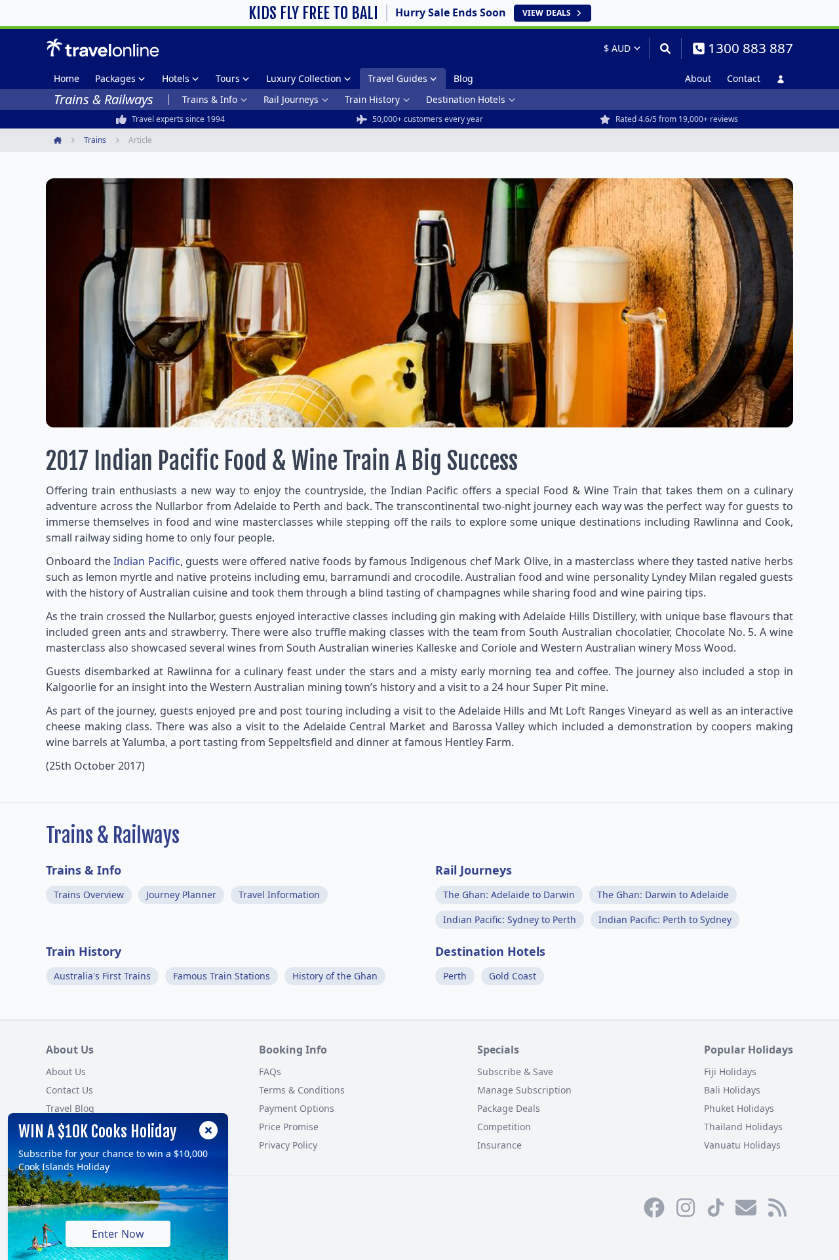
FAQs (270, 1071)
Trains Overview (89, 894)
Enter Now (118, 1234)
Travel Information (279, 894)
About (698, 78)
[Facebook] (654, 1207)
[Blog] (777, 1207)
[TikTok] (715, 1207)
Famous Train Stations (221, 976)
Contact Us (69, 1090)
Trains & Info (209, 99)
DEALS (546, 12)
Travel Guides (397, 78)
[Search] (665, 48)
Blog (463, 78)
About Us (66, 1071)
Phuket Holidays (739, 1108)
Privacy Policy (288, 1145)
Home (66, 78)
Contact (743, 78)
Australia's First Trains (102, 976)
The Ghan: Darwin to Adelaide (663, 894)
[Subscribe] (746, 1207)
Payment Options (296, 1108)
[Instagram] (685, 1207)
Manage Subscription (524, 1090)
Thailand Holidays (743, 1126)
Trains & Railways (113, 835)
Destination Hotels (465, 99)
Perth (455, 976)
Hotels (175, 78)
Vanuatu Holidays (742, 1145)
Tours (228, 78)
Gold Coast (512, 976)
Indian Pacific (146, 561)
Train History (372, 99)
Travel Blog (70, 1108)
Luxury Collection (303, 78)
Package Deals (508, 1108)
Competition (504, 1126)
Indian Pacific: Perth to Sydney (665, 919)
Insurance (499, 1145)
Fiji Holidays (730, 1071)
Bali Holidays (732, 1090)
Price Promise (289, 1126)
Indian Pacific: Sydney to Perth (509, 919)
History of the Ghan (335, 976)
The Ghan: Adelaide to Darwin (509, 894)
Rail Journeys (291, 99)
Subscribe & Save (515, 1071)
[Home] (102, 47)
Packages (115, 78)
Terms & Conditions (302, 1090)
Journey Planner (181, 894)
